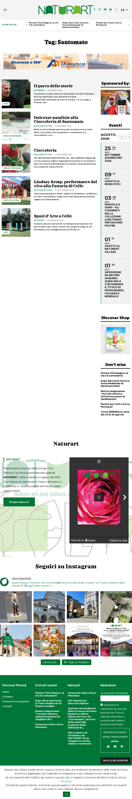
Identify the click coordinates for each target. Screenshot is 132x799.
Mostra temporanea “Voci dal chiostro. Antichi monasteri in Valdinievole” (113, 395)
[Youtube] (105, 9)
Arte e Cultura (11, 200)
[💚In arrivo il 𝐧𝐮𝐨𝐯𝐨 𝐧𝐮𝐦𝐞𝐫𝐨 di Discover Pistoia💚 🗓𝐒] (49, 640)
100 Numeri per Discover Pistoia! (78, 702)
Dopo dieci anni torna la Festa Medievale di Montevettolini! (75, 25)
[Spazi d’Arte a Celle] (16, 222)
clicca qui (65, 781)
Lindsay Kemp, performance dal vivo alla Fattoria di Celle (65, 183)
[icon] (110, 9)
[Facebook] (94, 9)
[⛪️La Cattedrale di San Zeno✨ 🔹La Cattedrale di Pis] (49, 607)
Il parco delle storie (53, 85)
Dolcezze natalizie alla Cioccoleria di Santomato (58, 119)
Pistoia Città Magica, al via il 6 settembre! (43, 24)
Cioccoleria (45, 150)
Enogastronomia (12, 136)
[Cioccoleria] (16, 158)
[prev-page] (27, 25)
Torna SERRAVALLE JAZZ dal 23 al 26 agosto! (115, 413)
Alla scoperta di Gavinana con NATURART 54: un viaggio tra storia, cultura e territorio (79, 738)
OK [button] (66, 794)
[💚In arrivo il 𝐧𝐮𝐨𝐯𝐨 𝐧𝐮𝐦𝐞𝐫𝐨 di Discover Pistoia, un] (16, 607)
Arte (5, 103)
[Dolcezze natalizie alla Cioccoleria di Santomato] (16, 126)
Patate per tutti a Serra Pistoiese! (109, 24)
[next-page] (129, 25)
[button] (124, 10)
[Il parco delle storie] (16, 94)
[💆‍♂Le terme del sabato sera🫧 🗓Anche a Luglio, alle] (83, 640)
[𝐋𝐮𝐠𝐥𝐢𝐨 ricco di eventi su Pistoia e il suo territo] (16, 640)
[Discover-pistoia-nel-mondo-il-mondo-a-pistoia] (66, 9)
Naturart (39, 90)
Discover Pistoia (43, 126)
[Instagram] (99, 9)
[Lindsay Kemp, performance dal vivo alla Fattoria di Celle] (16, 190)
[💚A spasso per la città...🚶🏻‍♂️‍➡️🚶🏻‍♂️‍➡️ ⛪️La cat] (83, 607)
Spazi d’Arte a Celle (53, 215)
